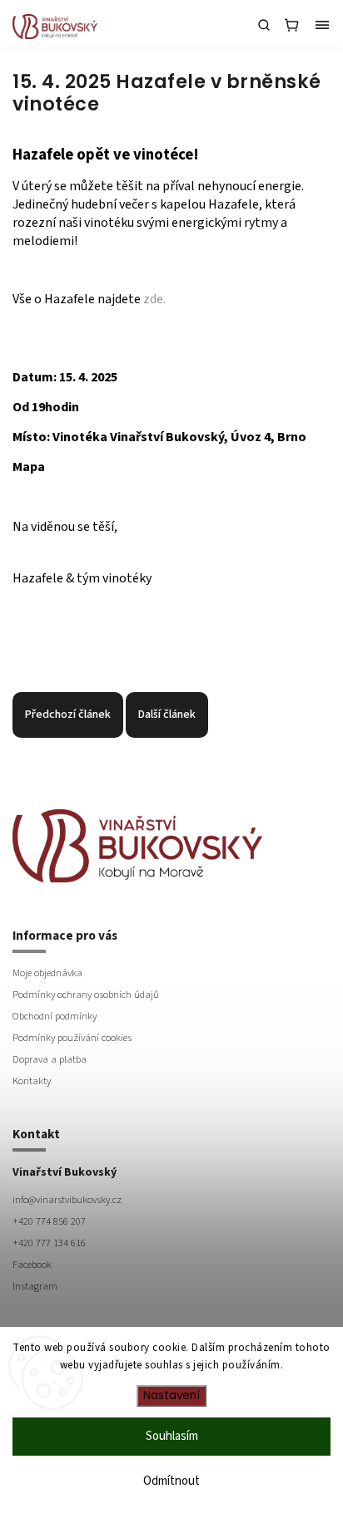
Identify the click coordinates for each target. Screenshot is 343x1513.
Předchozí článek (68, 714)
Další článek (167, 714)
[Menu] (322, 25)
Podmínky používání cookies (72, 1037)
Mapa (28, 467)
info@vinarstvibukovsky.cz (67, 1199)
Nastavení (171, 1395)
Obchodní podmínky (54, 1016)
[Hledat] (263, 24)
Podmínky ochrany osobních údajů (85, 994)
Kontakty (31, 1080)
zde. (154, 299)
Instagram (34, 1286)
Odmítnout (171, 1481)
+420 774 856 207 (49, 1221)
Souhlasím (172, 1436)
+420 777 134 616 (49, 1242)
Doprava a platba (49, 1059)
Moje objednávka (47, 972)
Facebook (32, 1264)
